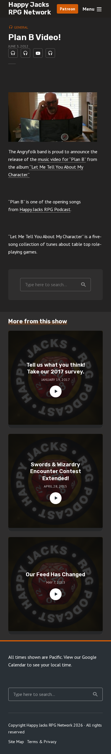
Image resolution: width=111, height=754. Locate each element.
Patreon (67, 8)
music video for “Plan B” (62, 159)
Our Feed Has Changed (55, 574)
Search (83, 284)
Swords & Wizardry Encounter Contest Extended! (55, 471)
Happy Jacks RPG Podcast (45, 209)
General (21, 27)
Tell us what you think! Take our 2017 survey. (55, 368)
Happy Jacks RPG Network (29, 8)
